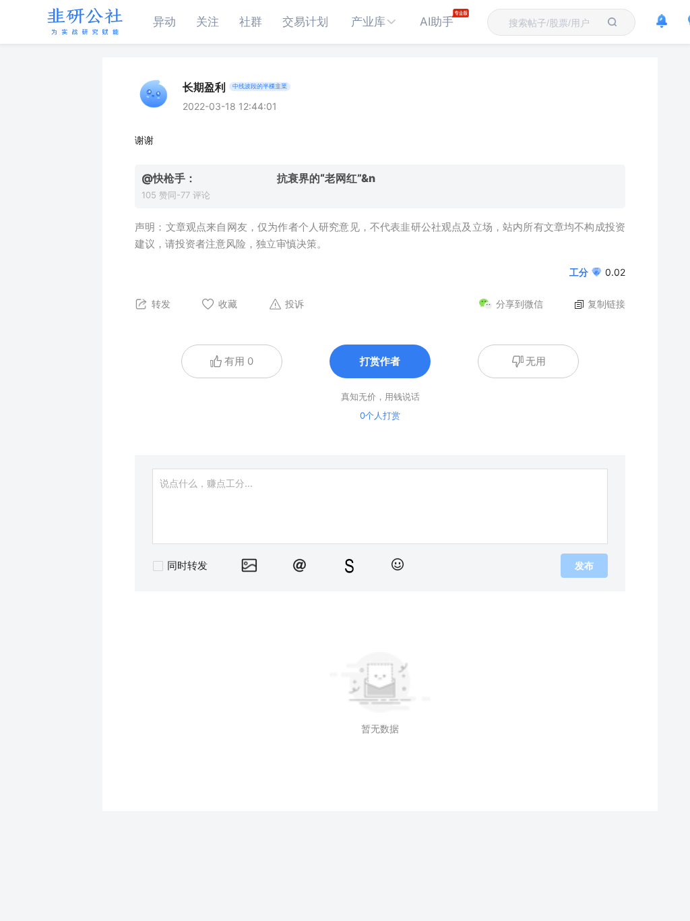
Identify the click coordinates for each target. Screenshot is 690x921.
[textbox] (553, 22)
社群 (250, 21)
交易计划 (305, 21)
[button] (374, 22)
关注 (207, 21)
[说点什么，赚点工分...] (380, 506)
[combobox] (553, 22)
